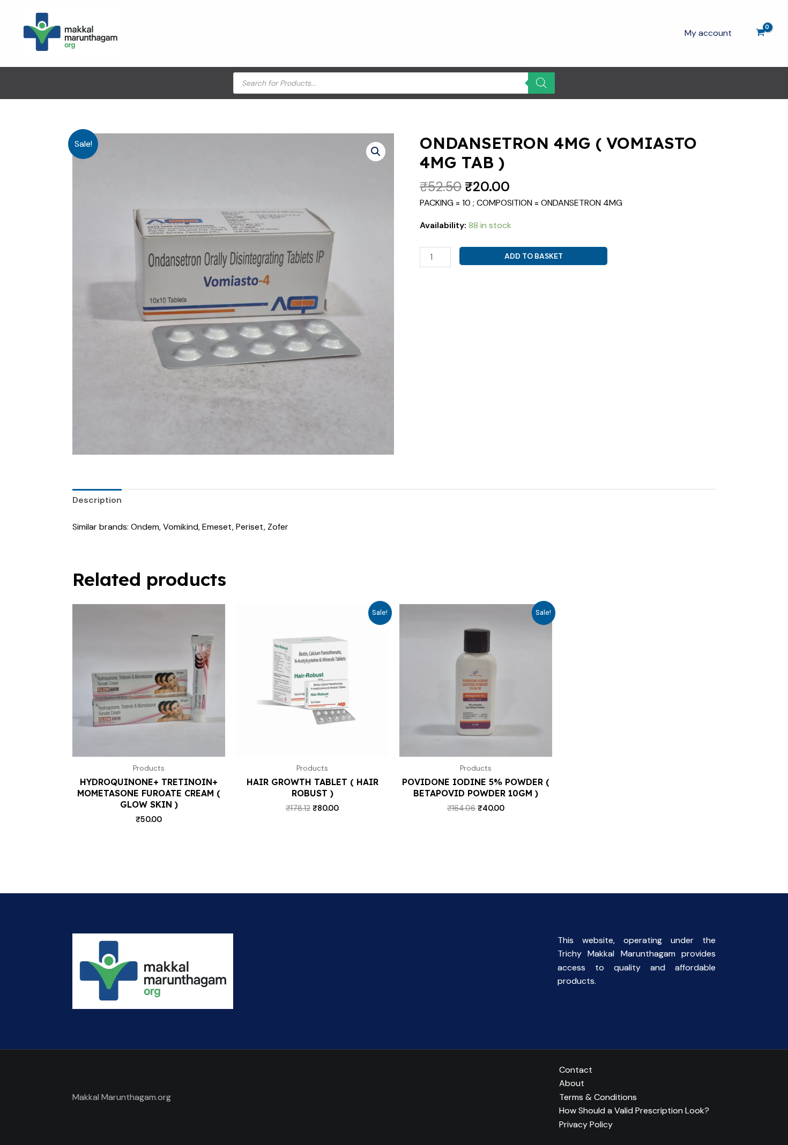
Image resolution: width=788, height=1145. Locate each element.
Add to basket (533, 256)
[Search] (541, 83)
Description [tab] (97, 500)
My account (708, 33)
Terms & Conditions (598, 1097)
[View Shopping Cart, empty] (760, 33)
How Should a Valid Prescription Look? (634, 1110)
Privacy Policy (586, 1124)
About (571, 1083)
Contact (575, 1069)
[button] (375, 151)
